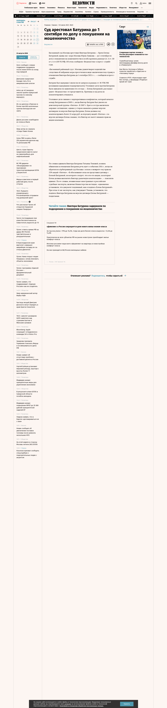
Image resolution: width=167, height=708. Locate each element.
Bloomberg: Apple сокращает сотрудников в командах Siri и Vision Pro (26, 332)
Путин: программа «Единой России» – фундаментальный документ (27, 271)
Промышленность (107, 12)
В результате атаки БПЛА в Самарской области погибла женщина (27, 394)
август (33, 21)
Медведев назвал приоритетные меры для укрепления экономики (26, 382)
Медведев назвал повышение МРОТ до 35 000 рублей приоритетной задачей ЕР (27, 406)
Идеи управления (48, 12)
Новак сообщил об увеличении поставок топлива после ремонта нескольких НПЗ (26, 431)
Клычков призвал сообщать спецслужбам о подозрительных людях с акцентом (27, 454)
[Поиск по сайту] (136, 3)
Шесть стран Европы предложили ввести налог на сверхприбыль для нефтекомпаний (27, 153)
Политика (113, 8)
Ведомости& (68, 12)
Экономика (51, 8)
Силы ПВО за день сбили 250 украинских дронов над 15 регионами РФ (27, 140)
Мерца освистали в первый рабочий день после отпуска (27, 181)
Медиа (91, 8)
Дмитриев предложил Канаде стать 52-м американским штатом (25, 81)
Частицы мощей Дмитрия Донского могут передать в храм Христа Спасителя (27, 304)
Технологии (82, 8)
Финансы (61, 8)
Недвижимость (101, 8)
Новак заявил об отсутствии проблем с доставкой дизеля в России (27, 357)
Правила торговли (32, 12)
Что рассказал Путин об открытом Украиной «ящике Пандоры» (26, 207)
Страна (96, 12)
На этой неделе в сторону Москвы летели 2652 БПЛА (26, 443)
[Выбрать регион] (132, 3)
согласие (67, 704)
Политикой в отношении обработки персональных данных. (81, 706)
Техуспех (140, 12)
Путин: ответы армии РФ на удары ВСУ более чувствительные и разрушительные (27, 233)
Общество (123, 8)
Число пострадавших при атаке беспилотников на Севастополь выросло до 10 (27, 220)
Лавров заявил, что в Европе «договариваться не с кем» (27, 419)
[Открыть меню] (150, 3)
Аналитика (79, 12)
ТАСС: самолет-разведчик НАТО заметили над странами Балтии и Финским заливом (26, 319)
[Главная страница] (83, 3)
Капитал (88, 12)
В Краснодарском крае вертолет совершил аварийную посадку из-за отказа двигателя (26, 246)
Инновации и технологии (125, 12)
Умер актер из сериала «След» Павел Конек (25, 130)
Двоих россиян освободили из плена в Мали (27, 121)
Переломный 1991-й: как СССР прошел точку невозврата (80, 20)
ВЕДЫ (21, 12)
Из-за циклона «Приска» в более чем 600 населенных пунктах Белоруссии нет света (27, 107)
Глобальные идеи (30, 8)
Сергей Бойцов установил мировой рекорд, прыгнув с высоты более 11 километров (27, 369)
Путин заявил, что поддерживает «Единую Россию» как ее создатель (26, 284)
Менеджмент (134, 8)
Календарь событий (20, 21)
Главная (47, 25)
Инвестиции (71, 8)
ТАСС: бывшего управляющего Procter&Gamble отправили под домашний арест (27, 194)
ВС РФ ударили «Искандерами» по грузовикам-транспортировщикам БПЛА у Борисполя (27, 168)
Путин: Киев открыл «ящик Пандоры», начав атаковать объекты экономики (27, 259)
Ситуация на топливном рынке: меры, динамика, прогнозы (125, 20)
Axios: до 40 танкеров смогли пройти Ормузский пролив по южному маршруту (27, 93)
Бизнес (42, 8)
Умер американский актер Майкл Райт (26, 294)
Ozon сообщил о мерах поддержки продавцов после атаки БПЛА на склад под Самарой (27, 68)
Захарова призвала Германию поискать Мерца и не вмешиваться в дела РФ (27, 344)
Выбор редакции (50, 20)
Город (59, 12)
